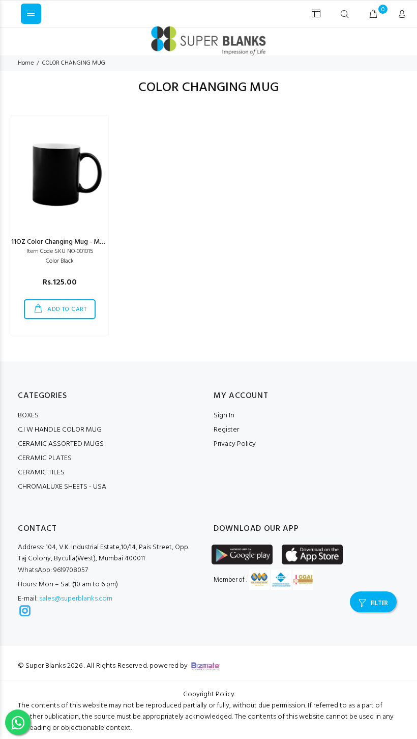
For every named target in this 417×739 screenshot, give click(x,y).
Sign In (224, 415)
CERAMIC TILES (41, 472)
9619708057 (53, 570)
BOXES (28, 415)
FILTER (379, 603)
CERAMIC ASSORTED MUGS (61, 444)
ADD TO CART (66, 309)
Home (26, 63)
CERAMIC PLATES (45, 458)
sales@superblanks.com (75, 599)
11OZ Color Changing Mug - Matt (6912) (70, 242)
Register (226, 430)
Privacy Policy (235, 444)
